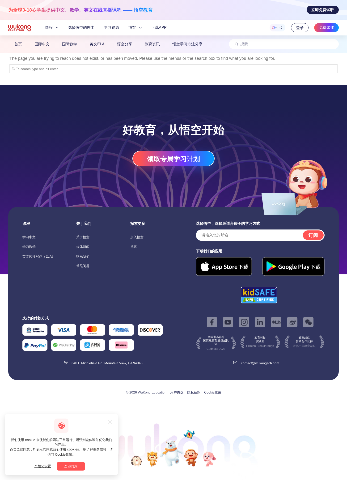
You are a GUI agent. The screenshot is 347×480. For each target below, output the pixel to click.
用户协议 (176, 392)
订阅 (313, 235)
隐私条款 (193, 392)
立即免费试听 (322, 10)
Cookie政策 (212, 392)
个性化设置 (42, 466)
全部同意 (70, 466)
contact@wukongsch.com (260, 363)
